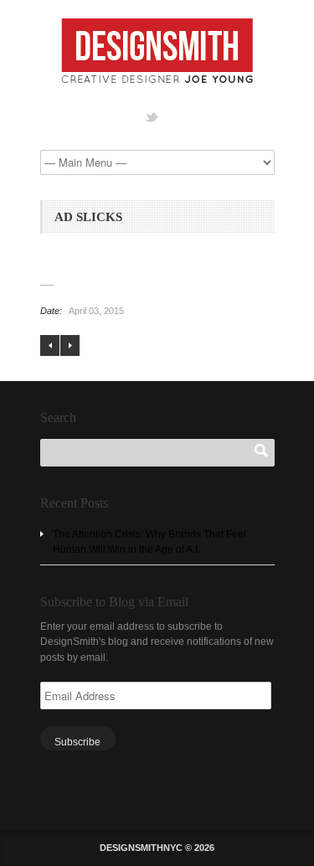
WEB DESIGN (49, 345)
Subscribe (77, 742)
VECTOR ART (70, 345)
